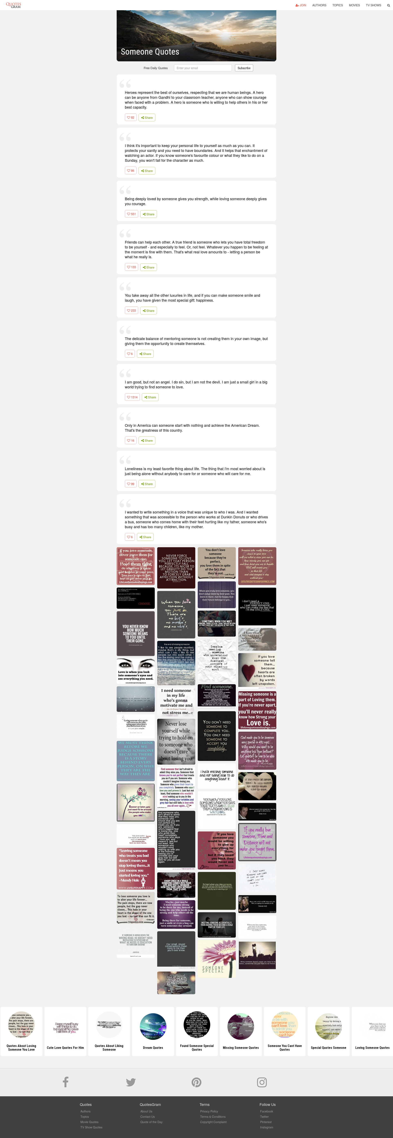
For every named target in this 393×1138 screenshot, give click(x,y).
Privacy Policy (209, 1111)
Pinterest (266, 1122)
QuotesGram (13, 5)
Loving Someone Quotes (372, 1048)
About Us (146, 1111)
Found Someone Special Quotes (196, 1047)
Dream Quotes (152, 1048)
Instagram (266, 1127)
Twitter (264, 1116)
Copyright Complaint (213, 1122)
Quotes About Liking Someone (108, 1047)
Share (148, 117)
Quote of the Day (151, 1122)
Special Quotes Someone (328, 1048)
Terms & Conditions (213, 1116)
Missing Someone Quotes (240, 1048)
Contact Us (147, 1116)
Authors (319, 5)
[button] (388, 5)
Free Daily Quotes (156, 68)
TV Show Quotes (91, 1127)
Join (302, 5)
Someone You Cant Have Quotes (284, 1047)
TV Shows (373, 5)
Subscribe (244, 68)
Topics (337, 5)
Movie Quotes (89, 1122)
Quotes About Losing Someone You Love (21, 1047)
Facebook (266, 1111)
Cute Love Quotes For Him (64, 1048)
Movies (354, 5)
